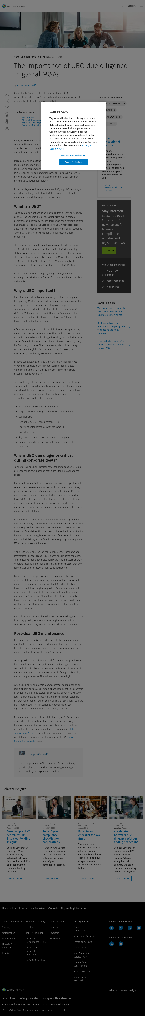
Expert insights (107, 110)
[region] (73, 136)
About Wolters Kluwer (13, 921)
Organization (8, 933)
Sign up (107, 250)
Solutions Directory (35, 921)
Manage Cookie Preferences (73, 155)
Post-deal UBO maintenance (34, 125)
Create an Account (83, 942)
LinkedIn (130, 928)
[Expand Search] (123, 6)
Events (5, 953)
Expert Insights (19, 908)
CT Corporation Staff (26, 85)
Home (5, 908)
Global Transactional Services (111, 187)
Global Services (107, 124)
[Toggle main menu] (141, 6)
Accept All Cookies (73, 162)
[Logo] (15, 6)
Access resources (115, 280)
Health (29, 927)
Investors (54, 933)
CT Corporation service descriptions (20, 1004)
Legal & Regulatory (35, 960)
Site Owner (55, 938)
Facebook (111, 928)
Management (8, 938)
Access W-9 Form (82, 971)
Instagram (121, 928)
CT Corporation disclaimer (56, 1004)
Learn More (14, 878)
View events (113, 286)
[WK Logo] (13, 989)
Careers (54, 927)
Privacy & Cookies (29, 998)
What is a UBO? (28, 117)
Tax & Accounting (34, 933)
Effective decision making (112, 103)
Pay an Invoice (81, 947)
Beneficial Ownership (110, 117)
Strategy (6, 927)
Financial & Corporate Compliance (32, 951)
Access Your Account (84, 936)
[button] (7, 94)
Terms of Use (8, 998)
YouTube (139, 928)
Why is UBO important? (32, 120)
